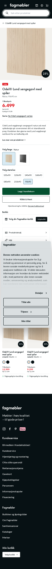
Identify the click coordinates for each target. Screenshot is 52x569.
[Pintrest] (15, 429)
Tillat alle (25, 302)
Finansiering (8, 497)
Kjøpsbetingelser (10, 479)
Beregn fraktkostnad (36, 206)
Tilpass (24, 311)
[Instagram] (4, 429)
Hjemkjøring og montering (15, 456)
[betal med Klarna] (23, 429)
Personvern (8, 485)
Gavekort (7, 474)
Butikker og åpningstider (14, 514)
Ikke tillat (25, 321)
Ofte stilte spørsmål (12, 462)
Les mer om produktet (13, 140)
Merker (6, 537)
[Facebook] (10, 429)
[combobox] (26, 13)
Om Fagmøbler (9, 520)
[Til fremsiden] (22, 5)
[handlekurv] (41, 5)
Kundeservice (9, 450)
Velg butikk (41, 219)
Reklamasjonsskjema (12, 468)
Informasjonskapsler (12, 491)
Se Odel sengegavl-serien (20, 116)
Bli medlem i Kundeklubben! (16, 445)
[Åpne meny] (5, 5)
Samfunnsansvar (10, 525)
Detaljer (39, 293)
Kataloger (7, 531)
